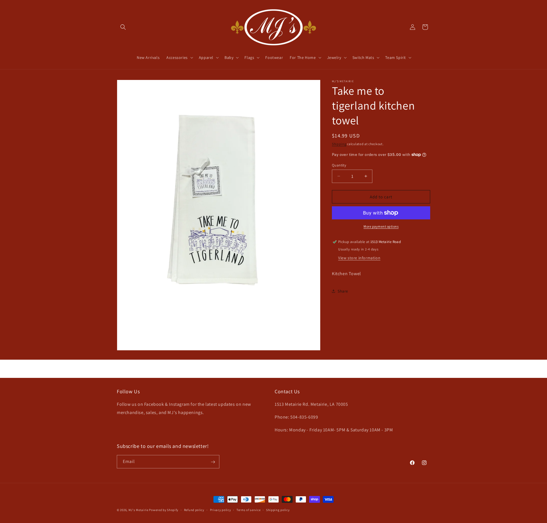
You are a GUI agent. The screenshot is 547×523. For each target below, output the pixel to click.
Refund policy (194, 510)
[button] (123, 27)
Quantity (339, 164)
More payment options (381, 226)
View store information (359, 257)
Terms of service (248, 510)
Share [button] (343, 291)
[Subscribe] (213, 462)
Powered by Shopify (163, 510)
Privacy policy (220, 510)
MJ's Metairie (138, 510)
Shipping (339, 144)
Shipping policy (278, 510)
